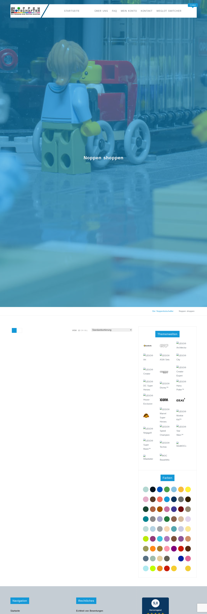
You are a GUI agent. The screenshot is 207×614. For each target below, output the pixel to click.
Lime (146, 539)
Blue (160, 489)
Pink (167, 548)
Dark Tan (188, 509)
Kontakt (147, 11)
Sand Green (153, 558)
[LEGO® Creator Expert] (181, 371)
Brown (153, 499)
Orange (153, 548)
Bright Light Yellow (188, 489)
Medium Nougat (174, 539)
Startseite (72, 11)
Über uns (101, 11)
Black (153, 489)
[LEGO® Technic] (164, 446)
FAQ (114, 11)
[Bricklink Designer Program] (148, 346)
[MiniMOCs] (181, 447)
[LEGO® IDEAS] (181, 400)
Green (167, 519)
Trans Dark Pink (188, 558)
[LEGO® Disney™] (164, 387)
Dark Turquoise (146, 519)
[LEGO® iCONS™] (164, 400)
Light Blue (153, 529)
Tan (160, 558)
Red (181, 548)
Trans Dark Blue (181, 558)
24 (82, 330)
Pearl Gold (160, 548)
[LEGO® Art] (148, 359)
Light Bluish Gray (160, 529)
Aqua (146, 489)
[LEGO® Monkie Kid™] (181, 415)
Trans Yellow (174, 568)
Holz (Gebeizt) (174, 519)
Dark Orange (160, 509)
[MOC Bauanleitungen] (164, 459)
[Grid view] (14, 330)
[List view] (19, 330)
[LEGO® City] (181, 359)
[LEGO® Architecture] (181, 347)
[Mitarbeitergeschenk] (148, 460)
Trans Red (167, 568)
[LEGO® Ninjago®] (148, 432)
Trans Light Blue (146, 568)
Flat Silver (153, 519)
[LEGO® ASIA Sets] (164, 359)
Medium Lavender (167, 539)
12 (79, 330)
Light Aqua (146, 529)
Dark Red (181, 509)
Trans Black (167, 558)
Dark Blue (174, 499)
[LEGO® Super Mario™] (148, 444)
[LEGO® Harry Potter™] (181, 385)
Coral (160, 499)
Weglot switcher (169, 11)
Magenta (153, 539)
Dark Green (146, 509)
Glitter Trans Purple (160, 519)
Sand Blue (146, 558)
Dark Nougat (153, 509)
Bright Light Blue (174, 489)
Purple (174, 548)
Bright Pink (146, 499)
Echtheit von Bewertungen (89, 611)
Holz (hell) (181, 519)
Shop (87, 11)
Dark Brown (188, 499)
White (181, 568)
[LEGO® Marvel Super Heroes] (164, 412)
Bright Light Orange (181, 489)
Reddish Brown (188, 548)
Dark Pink (167, 509)
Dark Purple (174, 509)
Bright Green (167, 489)
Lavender (188, 519)
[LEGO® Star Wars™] (181, 430)
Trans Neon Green (153, 568)
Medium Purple (181, 539)
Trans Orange (160, 568)
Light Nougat (167, 529)
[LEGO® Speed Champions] (164, 430)
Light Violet (181, 529)
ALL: (86, 330)
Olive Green (146, 548)
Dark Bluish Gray (181, 499)
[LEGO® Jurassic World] (148, 418)
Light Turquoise (174, 529)
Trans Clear (174, 558)
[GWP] (164, 346)
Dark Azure (167, 499)
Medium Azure (160, 539)
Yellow (188, 568)
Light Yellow (188, 529)
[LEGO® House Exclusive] (148, 399)
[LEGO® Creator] (148, 373)
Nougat (188, 539)
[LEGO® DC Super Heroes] (148, 385)
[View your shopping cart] (193, 11)
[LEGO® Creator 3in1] (164, 373)
